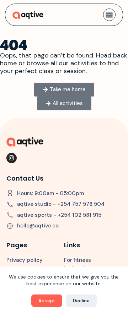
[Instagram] (11, 158)
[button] (109, 15)
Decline (81, 301)
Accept (46, 301)
